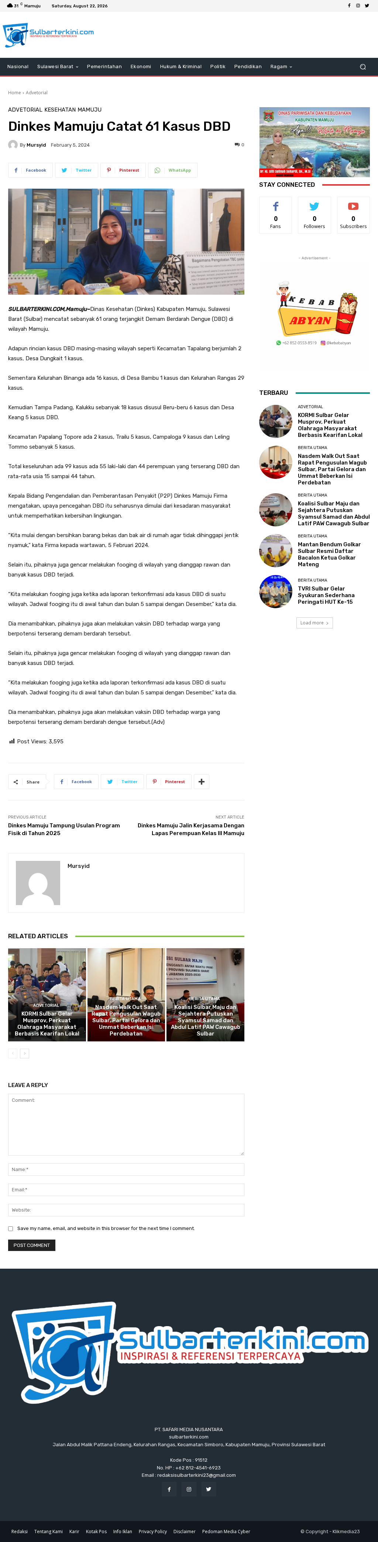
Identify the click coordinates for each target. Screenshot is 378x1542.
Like (276, 202)
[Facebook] (349, 5)
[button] (362, 67)
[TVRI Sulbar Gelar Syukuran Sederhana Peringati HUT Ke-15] (275, 591)
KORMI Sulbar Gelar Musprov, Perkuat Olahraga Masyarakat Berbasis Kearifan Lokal (47, 1023)
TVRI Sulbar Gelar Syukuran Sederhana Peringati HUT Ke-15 (326, 595)
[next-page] (24, 1053)
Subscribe (353, 202)
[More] (201, 781)
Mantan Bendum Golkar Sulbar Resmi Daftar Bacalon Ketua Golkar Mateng (329, 554)
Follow (314, 202)
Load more (312, 623)
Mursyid (36, 145)
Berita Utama (125, 999)
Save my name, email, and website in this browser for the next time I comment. (106, 1228)
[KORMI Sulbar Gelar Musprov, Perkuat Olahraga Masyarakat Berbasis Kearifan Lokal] (47, 994)
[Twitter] (366, 5)
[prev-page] (12, 1053)
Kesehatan (60, 110)
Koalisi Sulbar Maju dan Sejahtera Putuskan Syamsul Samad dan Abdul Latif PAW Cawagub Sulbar (205, 1020)
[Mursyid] (14, 145)
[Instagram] (358, 5)
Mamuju (90, 110)
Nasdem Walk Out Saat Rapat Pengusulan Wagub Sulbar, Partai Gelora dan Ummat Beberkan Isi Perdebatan (126, 1020)
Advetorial (37, 93)
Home (14, 93)
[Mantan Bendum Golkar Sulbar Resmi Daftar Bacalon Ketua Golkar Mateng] (275, 550)
